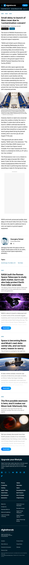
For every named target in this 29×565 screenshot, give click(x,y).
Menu (1, 5)
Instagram (5, 472)
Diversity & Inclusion (6, 547)
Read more (6, 328)
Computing (4, 485)
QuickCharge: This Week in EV (8, 262)
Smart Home (4, 493)
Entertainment (4, 495)
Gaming (3, 488)
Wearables (19, 485)
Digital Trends (8, 7)
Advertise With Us (5, 509)
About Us (3, 504)
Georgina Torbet (6, 26)
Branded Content (20, 508)
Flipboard (2, 476)
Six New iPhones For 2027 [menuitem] (16, 9)
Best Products (19, 493)
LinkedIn (24, 472)
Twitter (9, 472)
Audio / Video (4, 490)
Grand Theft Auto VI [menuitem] (5, 9)
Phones (3, 483)
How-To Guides (20, 495)
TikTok (16, 472)
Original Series (20, 498)
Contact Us (3, 506)
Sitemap (18, 547)
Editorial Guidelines (5, 512)
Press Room (19, 544)
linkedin (11, 243)
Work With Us (4, 544)
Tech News (20, 262)
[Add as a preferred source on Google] (5, 29)
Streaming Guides (20, 490)
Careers (3, 540)
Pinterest (20, 472)
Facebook (2, 472)
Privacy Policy (19, 540)
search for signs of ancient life (10, 159)
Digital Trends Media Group (8, 555)
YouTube (13, 472)
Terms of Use (4, 550)
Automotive (4, 498)
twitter (13, 243)
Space (18, 488)
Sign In (25, 5)
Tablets (18, 483)
